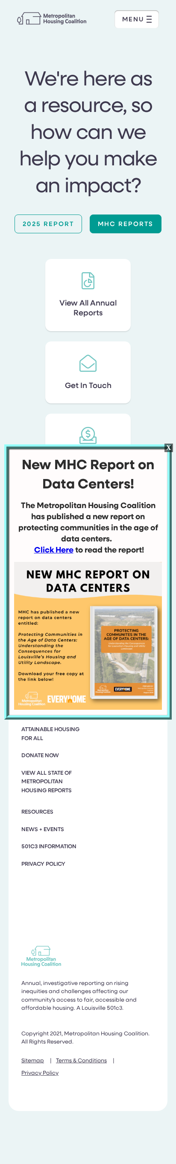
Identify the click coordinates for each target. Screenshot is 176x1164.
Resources (37, 811)
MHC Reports (125, 223)
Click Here (53, 549)
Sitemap (32, 1060)
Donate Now (40, 755)
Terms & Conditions (81, 1060)
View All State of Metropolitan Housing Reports (46, 781)
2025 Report (48, 223)
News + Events (42, 829)
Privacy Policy (43, 863)
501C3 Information (48, 846)
